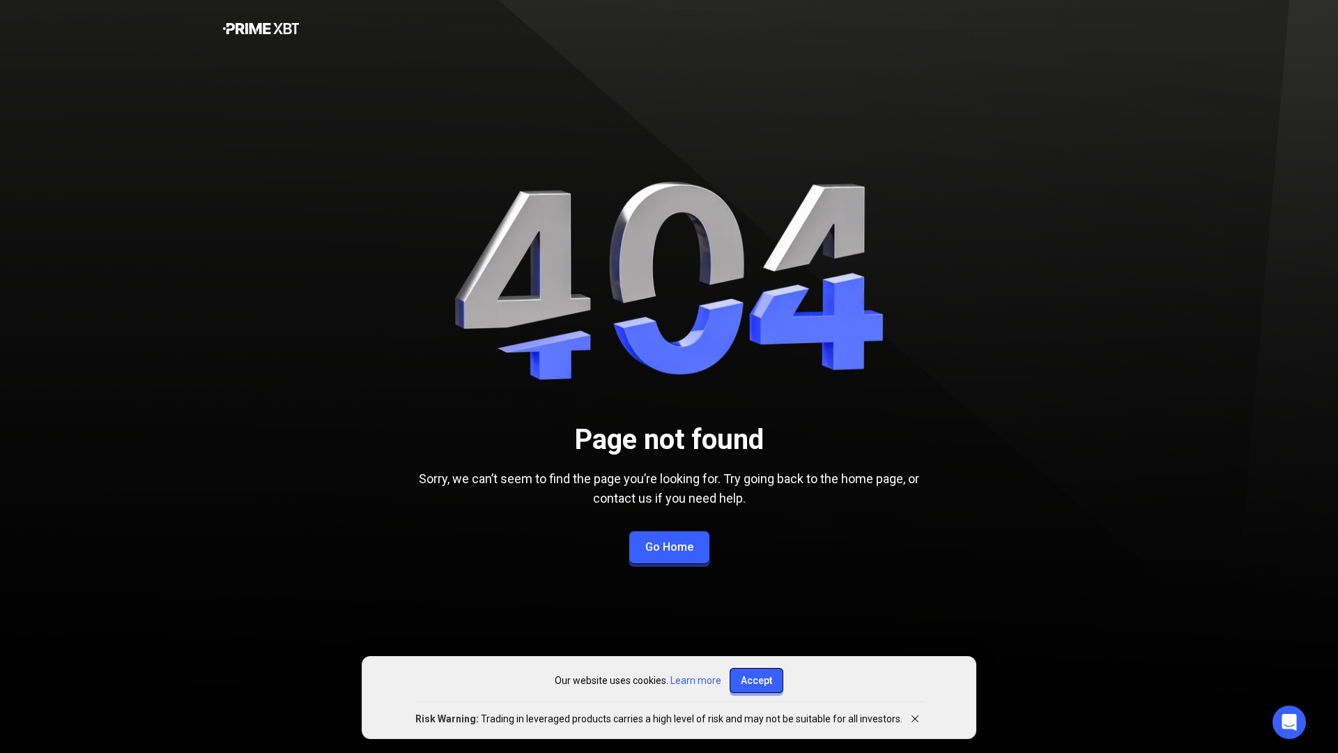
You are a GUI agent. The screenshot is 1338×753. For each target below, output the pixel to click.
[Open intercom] (1289, 722)
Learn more (695, 680)
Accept (756, 680)
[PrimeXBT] (261, 29)
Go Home (669, 547)
